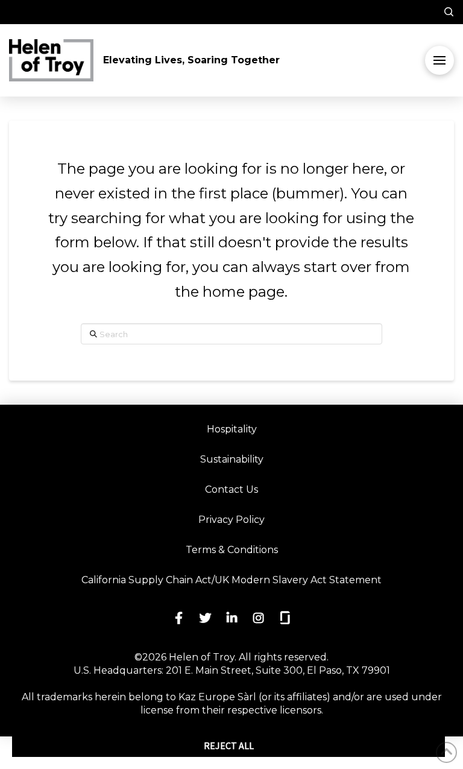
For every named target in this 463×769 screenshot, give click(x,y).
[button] (440, 12)
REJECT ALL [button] (229, 745)
